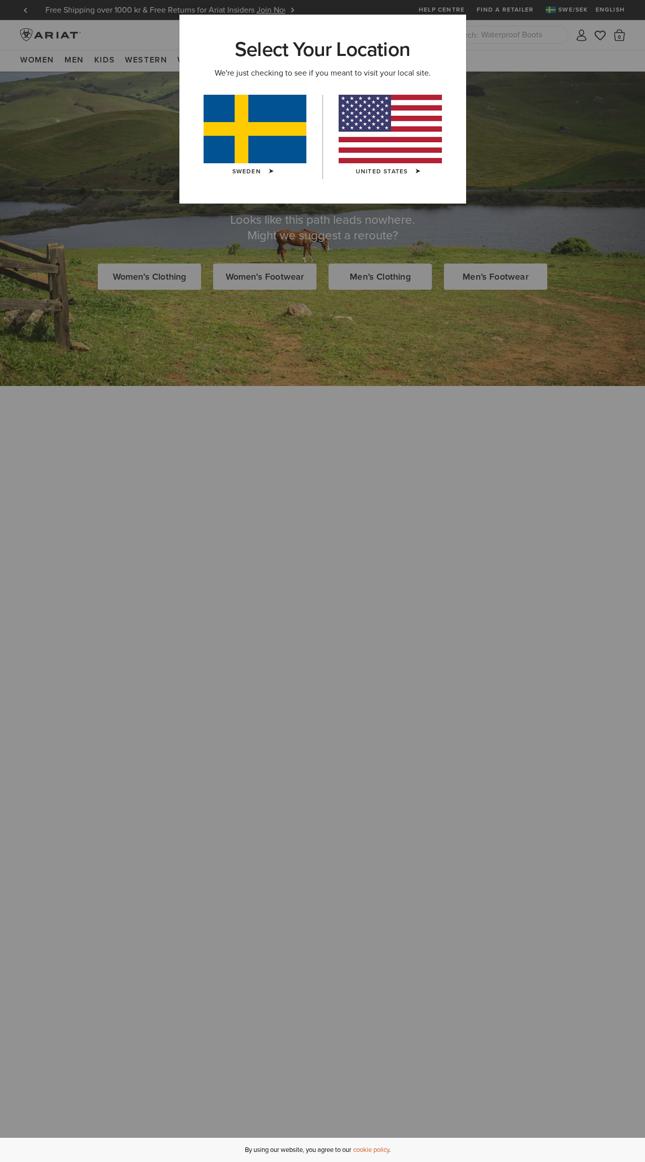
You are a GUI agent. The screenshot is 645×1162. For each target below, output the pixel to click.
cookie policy (371, 1149)
